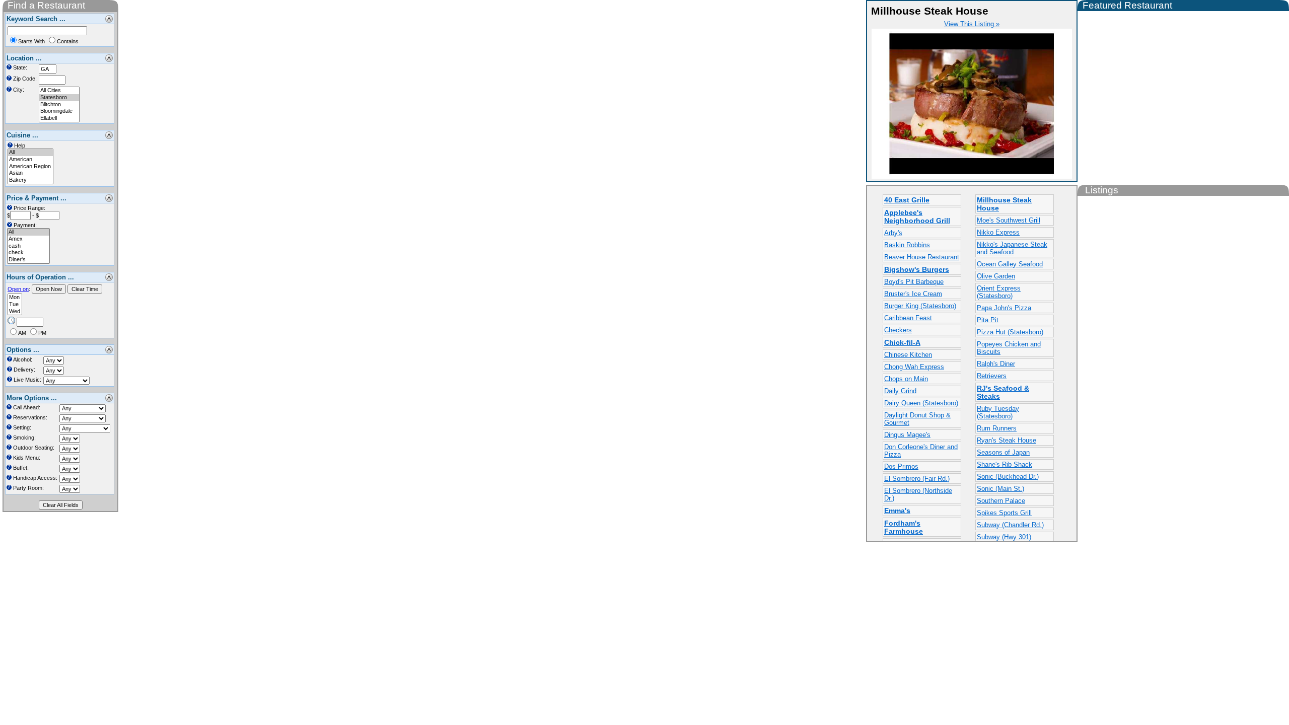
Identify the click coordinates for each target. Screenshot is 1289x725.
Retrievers (992, 376)
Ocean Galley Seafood (1010, 264)
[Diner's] (28, 259)
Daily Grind (900, 391)
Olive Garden (996, 276)
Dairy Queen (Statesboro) (921, 403)
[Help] (9, 66)
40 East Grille (906, 200)
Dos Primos (901, 466)
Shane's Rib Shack (1004, 464)
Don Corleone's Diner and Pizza (921, 450)
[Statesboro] (59, 97)
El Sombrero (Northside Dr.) (918, 494)
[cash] (28, 246)
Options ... (23, 349)
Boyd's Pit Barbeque (914, 281)
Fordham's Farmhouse (903, 527)
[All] (30, 152)
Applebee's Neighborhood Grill (917, 216)
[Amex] (28, 239)
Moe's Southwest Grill (1008, 220)
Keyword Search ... (36, 19)
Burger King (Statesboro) (920, 306)
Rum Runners (997, 428)
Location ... (24, 58)
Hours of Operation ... (40, 277)
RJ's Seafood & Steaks (1003, 392)
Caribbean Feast (908, 318)
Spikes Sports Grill (1004, 513)
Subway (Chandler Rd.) (1010, 525)
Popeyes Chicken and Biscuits (1009, 347)
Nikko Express (998, 232)
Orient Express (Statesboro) (999, 292)
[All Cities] (59, 90)
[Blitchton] (59, 104)
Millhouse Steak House (1004, 204)
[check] (28, 252)
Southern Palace (1001, 500)
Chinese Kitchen (908, 354)
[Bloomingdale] (59, 111)
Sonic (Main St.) (1000, 488)
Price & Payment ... (36, 198)
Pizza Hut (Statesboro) (1010, 332)
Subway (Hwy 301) (1004, 537)
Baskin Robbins (907, 245)
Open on (18, 289)
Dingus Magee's (907, 435)
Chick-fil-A (902, 342)
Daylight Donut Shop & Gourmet (917, 418)
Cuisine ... (22, 135)
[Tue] (15, 304)
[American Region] (30, 166)
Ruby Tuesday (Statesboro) (998, 412)
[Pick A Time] (11, 319)
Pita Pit (987, 320)
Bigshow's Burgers (916, 269)
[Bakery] (30, 180)
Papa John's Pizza (1004, 308)
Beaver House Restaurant (921, 257)
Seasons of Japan (1003, 452)
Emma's (897, 510)
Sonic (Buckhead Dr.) (1008, 476)
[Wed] (15, 311)
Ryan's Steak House (1006, 440)
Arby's (893, 233)
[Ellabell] (59, 118)
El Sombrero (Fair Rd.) (917, 478)
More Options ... (32, 398)
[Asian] (30, 173)
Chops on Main (906, 379)
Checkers (898, 330)
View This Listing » (971, 24)
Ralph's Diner (996, 364)
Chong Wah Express (914, 367)
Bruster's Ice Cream (913, 294)
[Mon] (15, 297)
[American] (30, 159)
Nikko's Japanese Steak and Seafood (1012, 248)
